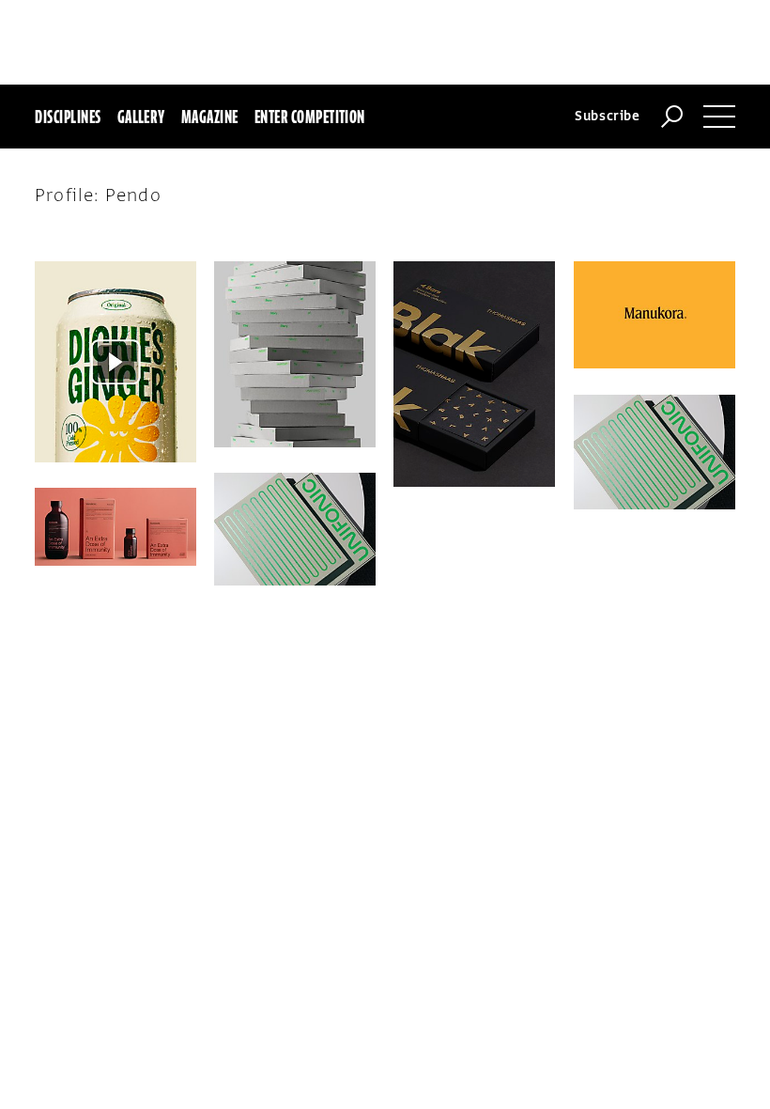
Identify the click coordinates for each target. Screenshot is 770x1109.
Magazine (210, 116)
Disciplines (67, 116)
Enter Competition (309, 116)
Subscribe (607, 116)
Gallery (141, 116)
